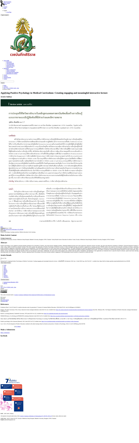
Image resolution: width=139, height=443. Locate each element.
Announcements (7, 77)
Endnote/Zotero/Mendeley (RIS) (10, 282)
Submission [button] (6, 68)
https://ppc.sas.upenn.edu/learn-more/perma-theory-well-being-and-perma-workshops (69, 316)
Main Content (6, 3)
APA (4, 268)
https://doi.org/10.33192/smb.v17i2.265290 (13, 229)
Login (4, 8)
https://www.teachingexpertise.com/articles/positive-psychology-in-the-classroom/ (60, 321)
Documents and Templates (12, 72)
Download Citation (5, 279)
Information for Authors (11, 73)
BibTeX (5, 283)
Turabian (5, 275)
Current (5, 75)
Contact (5, 78)
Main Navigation (7, 1)
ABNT (5, 269)
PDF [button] (2, 226)
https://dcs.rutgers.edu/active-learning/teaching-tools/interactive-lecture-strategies (74, 309)
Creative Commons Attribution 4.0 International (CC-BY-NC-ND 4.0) (36, 416)
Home (4, 85)
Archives (5, 76)
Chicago (5, 270)
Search (2, 82)
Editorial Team (9, 67)
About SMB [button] (6, 60)
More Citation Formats (5, 262)
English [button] (5, 10)
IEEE (4, 273)
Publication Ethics (10, 65)
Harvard (5, 271)
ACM (4, 265)
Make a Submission (5, 332)
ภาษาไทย (8, 12)
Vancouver (5, 277)
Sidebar (5, 4)
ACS (4, 266)
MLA (4, 274)
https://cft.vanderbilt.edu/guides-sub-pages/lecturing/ (56, 313)
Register (5, 6)
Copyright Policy (10, 64)
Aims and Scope (10, 63)
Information (9, 62)
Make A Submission (11, 69)
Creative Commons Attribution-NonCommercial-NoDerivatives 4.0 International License (34, 294)
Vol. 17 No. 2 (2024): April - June (11, 88)
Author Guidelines (10, 71)
